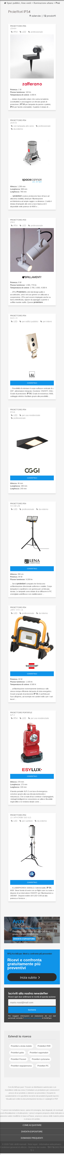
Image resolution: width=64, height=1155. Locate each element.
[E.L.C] (32, 873)
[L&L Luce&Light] (32, 374)
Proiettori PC (43, 1066)
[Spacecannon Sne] (32, 179)
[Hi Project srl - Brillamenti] (32, 276)
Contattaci (32, 383)
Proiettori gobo (17, 1052)
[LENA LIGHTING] (32, 561)
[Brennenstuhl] (32, 665)
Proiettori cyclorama (41, 1059)
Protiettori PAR (44, 1046)
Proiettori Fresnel (18, 1059)
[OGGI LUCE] (32, 470)
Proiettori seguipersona (21, 1066)
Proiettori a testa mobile (21, 1046)
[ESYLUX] (32, 768)
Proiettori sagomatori (39, 1052)
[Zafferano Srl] (32, 83)
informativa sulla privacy (33, 1018)
